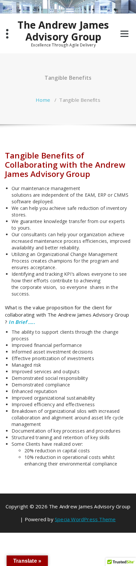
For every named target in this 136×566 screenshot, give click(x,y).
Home (43, 100)
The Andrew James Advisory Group (63, 31)
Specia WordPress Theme (85, 519)
